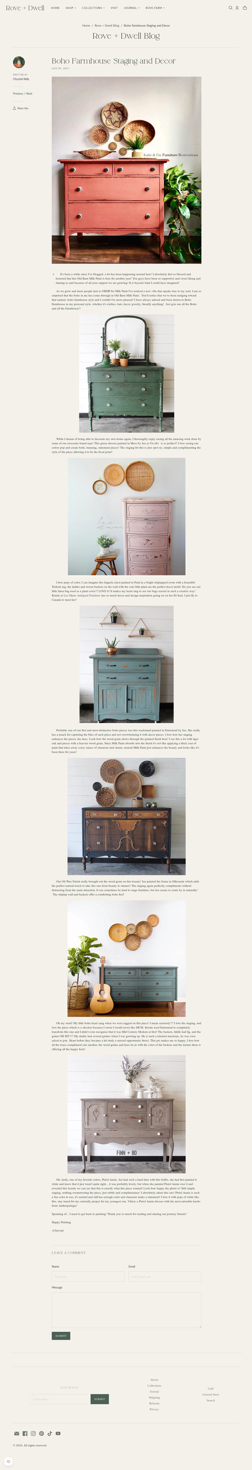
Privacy (154, 1409)
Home (55, 7)
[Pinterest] (41, 1433)
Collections (154, 1385)
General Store (210, 1394)
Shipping (154, 1397)
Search (211, 1400)
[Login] (237, 8)
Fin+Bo (154, 443)
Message (57, 1287)
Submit (99, 1399)
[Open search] (231, 8)
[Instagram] (33, 1433)
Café (211, 1388)
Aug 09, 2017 (60, 68)
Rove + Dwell (25, 8)
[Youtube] (58, 1433)
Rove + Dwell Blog (107, 25)
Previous (18, 93)
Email (132, 1266)
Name (55, 1266)
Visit (114, 7)
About (154, 1379)
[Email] (16, 1433)
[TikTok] (49, 1433)
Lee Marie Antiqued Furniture (82, 595)
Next (29, 93)
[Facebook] (25, 1433)
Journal (154, 1391)
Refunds (154, 1403)
